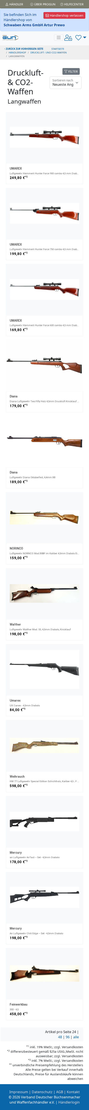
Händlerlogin (69, 1102)
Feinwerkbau (18, 1004)
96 (68, 1037)
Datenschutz (42, 1092)
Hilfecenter (73, 4)
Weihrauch (17, 776)
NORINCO (16, 548)
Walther (15, 624)
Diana (13, 396)
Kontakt (73, 1092)
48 (60, 1037)
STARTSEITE (57, 48)
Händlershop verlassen (66, 15)
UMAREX (16, 168)
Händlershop (17, 52)
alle (76, 1037)
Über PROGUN (44, 4)
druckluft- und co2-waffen (48, 52)
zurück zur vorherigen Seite (24, 48)
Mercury (16, 852)
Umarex (15, 700)
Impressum (18, 1092)
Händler (15, 4)
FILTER (72, 71)
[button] (80, 37)
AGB (59, 1092)
